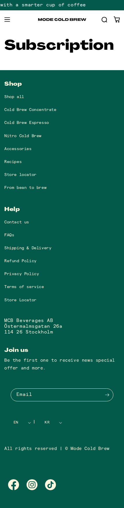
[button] (7, 19)
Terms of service (24, 286)
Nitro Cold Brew (23, 135)
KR (47, 422)
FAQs (9, 235)
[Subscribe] (107, 395)
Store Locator (20, 300)
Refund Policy (20, 260)
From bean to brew (25, 187)
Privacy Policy (21, 273)
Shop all (14, 96)
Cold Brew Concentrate (30, 109)
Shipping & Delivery (27, 248)
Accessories (18, 148)
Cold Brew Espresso (26, 122)
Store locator (20, 174)
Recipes (13, 161)
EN (16, 422)
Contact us (16, 222)
